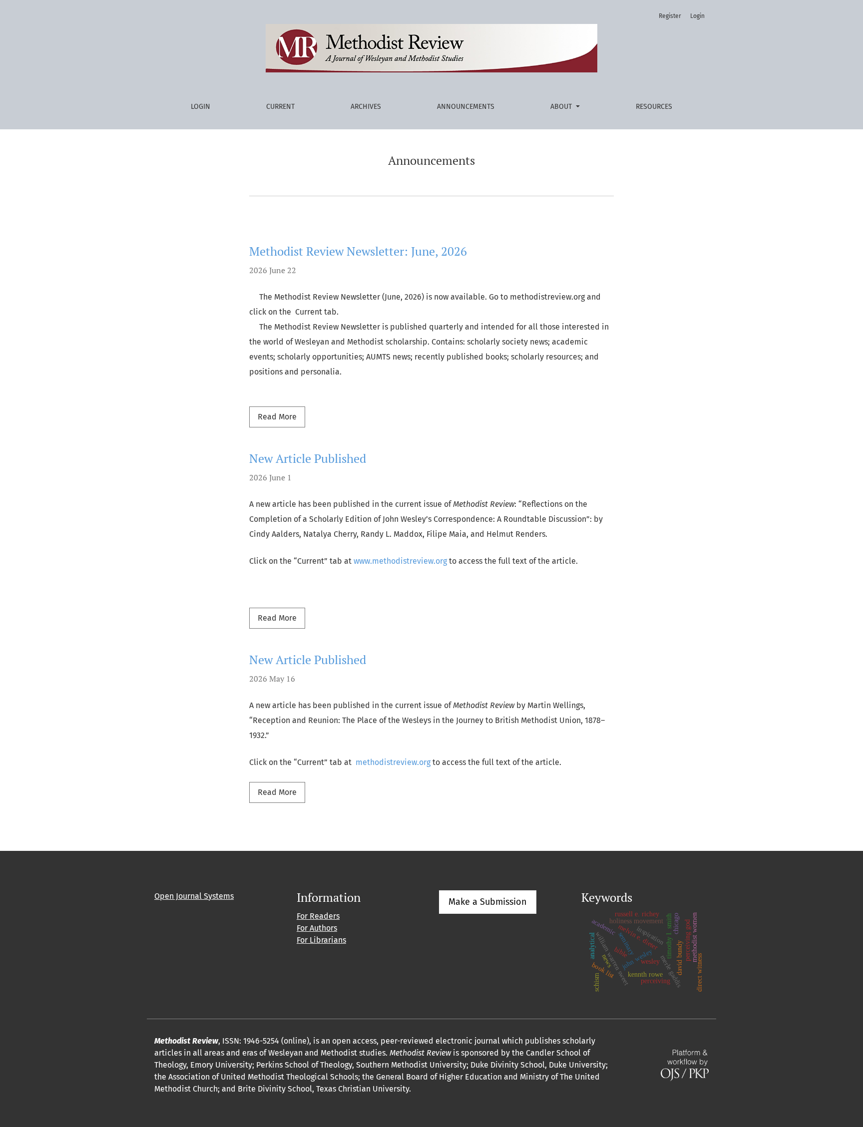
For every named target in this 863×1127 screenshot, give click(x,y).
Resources (654, 106)
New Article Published (307, 458)
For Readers (318, 916)
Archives (366, 106)
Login (200, 106)
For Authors (317, 928)
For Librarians (321, 940)
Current (280, 106)
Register (670, 15)
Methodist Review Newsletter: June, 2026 (358, 251)
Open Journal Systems (194, 896)
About (562, 106)
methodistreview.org (393, 762)
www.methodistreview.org (400, 561)
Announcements (465, 106)
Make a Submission (487, 901)
